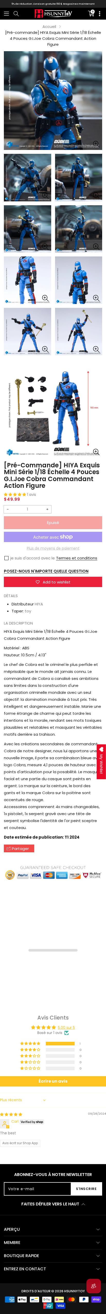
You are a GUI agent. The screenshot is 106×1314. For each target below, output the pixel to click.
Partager (20, 848)
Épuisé (53, 522)
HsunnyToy (74, 1291)
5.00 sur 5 (66, 1027)
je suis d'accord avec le (32, 558)
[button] (6, 13)
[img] (11, 1114)
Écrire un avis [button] (53, 1081)
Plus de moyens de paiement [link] (53, 548)
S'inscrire (86, 1188)
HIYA (39, 604)
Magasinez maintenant (78, 3)
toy (28, 611)
